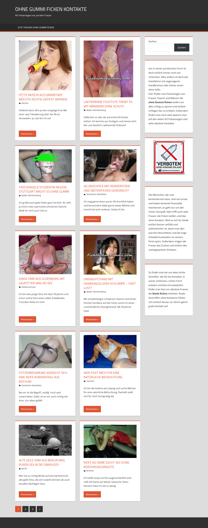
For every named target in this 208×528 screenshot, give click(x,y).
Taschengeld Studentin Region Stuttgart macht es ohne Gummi (44, 189)
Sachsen (90, 381)
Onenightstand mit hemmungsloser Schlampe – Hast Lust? (110, 283)
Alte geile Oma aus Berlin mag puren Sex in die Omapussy (42, 462)
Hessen (25, 103)
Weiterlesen (26, 133)
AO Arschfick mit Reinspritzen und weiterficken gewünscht (107, 188)
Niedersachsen (29, 287)
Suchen (152, 41)
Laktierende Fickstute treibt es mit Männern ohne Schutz (108, 104)
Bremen (90, 470)
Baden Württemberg (96, 110)
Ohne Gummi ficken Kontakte (51, 9)
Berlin (24, 468)
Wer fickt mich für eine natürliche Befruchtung (103, 375)
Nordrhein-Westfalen (96, 194)
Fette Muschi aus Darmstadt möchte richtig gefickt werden (43, 97)
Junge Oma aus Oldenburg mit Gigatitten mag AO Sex (42, 280)
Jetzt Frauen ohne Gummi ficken (36, 27)
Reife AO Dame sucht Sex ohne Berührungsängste (106, 464)
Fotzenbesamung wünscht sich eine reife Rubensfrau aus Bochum (43, 377)
